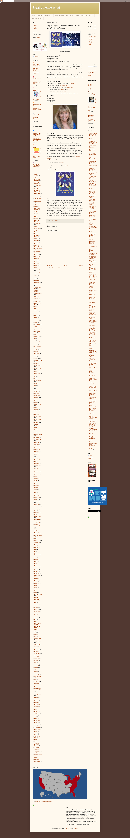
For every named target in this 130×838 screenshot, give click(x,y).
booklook (36, 262)
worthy (35, 753)
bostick (35, 265)
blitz (35, 233)
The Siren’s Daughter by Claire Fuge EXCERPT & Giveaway (92, 437)
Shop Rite (36, 649)
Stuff (35, 686)
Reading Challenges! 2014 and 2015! (84, 15)
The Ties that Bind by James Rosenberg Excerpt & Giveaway (92, 202)
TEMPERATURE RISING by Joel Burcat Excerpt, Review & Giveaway (93, 135)
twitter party (37, 729)
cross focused (37, 324)
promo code (36, 583)
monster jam (37, 519)
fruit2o (35, 407)
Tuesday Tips (37, 727)
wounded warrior (38, 754)
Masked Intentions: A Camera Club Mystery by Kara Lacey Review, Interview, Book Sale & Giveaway (93, 161)
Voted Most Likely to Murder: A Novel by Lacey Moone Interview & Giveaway (93, 445)
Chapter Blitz (37, 282)
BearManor (36, 218)
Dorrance (36, 351)
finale (35, 378)
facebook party (37, 368)
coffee (35, 310)
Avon (35, 211)
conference (36, 312)
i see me (36, 470)
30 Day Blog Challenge (37, 179)
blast (35, 231)
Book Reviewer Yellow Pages (37, 252)
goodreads (36, 432)
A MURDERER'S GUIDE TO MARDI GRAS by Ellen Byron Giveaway (93, 256)
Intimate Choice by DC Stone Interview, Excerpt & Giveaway (92, 235)
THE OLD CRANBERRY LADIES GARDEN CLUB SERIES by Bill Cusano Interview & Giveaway (93, 417)
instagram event (37, 471)
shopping (36, 651)
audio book (36, 196)
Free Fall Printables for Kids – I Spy (92, 87)
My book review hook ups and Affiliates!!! (42, 15)
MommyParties (37, 516)
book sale (36, 254)
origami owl (37, 542)
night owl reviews (38, 535)
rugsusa (36, 631)
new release (36, 533)
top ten (35, 718)
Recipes (36, 607)
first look (36, 391)
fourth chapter (37, 395)
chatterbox (36, 298)
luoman (67, 828)
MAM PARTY (37, 501)
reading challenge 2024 (38, 601)
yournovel (36, 759)
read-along (36, 599)
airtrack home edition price (37, 190)
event (35, 357)
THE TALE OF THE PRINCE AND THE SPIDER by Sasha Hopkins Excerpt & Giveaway (92, 209)
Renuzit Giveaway (36, 615)
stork (35, 679)
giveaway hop (37, 424)
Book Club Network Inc (37, 246)
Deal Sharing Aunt (46, 7)
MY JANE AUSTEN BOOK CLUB (92, 95)
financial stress (37, 380)
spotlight (36, 667)
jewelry (36, 480)
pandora (36, 544)
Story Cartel (37, 681)
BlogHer (36, 238)
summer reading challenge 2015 (37, 693)
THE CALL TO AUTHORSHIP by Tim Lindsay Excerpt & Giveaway (92, 185)
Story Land (36, 683)
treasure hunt (37, 724)
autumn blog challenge (37, 209)
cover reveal (37, 321)
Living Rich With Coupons (36, 65)
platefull (36, 559)
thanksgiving (37, 702)
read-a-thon (36, 597)
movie (35, 521)
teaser (35, 700)
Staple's (36, 671)
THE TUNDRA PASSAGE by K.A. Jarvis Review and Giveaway (92, 242)
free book (36, 397)
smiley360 (36, 657)
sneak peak (36, 658)
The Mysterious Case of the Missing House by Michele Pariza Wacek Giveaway (93, 276)
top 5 (35, 717)
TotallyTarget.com (37, 79)
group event (36, 437)
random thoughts (38, 594)
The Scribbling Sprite (36, 146)
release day (36, 609)
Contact (51, 169)
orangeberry (36, 540)
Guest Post (36, 442)
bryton (35, 275)
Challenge (36, 280)
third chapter (37, 704)
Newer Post (49, 265)
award (35, 213)
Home (65, 265)
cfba (35, 278)
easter (35, 355)
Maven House (37, 506)
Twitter (70, 164)
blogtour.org (37, 242)
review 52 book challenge (37, 623)
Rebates (36, 604)
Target (35, 699)
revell (35, 619)
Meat (35, 510)
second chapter (37, 641)
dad (35, 334)
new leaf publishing (36, 531)
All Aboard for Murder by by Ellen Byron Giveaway (92, 282)
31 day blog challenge (36, 183)
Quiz (35, 590)
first (35, 385)
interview (36, 474)
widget (96, 449)
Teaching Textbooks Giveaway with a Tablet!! (91, 119)
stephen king (37, 674)
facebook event (37, 365)
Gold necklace (37, 431)
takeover (36, 697)
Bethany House (37, 223)
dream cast (36, 353)
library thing (37, 495)
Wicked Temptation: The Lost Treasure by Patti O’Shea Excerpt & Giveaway (92, 409)
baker (35, 215)
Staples (35, 673)
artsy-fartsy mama (36, 89)
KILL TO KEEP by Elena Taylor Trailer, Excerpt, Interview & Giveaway (93, 263)
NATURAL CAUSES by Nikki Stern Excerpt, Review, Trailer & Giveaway (93, 290)
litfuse (35, 499)
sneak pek (36, 660)
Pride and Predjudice (36, 577)
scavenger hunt (37, 638)
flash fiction (36, 393)
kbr (35, 483)
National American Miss (37, 525)
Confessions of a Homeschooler (37, 105)
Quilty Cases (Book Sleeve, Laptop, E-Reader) (37, 108)
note (35, 538)
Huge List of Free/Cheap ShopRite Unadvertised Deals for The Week (36, 70)
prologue (36, 580)
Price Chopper (37, 575)
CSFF (35, 326)
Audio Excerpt (37, 198)
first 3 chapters (37, 387)
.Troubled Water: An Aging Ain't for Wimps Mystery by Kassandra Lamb (93, 179)
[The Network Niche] (97, 505)
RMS (35, 629)
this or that (36, 706)
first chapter (36, 390)
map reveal (36, 504)
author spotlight (37, 201)
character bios (37, 284)
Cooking (36, 315)
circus (35, 306)
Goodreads (75, 93)
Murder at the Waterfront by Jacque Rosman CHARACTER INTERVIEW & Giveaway (92, 315)
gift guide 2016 (37, 419)
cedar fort (36, 277)
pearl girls (36, 547)
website (61, 162)
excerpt (51, 221)
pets (35, 549)
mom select (36, 512)
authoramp (36, 204)
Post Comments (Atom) (57, 267)
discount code (37, 341)
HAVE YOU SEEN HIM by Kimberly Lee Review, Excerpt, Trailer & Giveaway (93, 298)
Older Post (81, 265)
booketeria (36, 260)
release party (37, 611)
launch (35, 494)
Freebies (36, 400)
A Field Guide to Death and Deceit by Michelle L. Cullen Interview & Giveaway (93, 322)
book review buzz (38, 248)
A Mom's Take (36, 115)
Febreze (36, 375)
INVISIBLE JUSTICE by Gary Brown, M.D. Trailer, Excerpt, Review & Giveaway (92, 152)
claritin (35, 308)
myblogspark (37, 522)
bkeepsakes (36, 230)
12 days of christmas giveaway (36, 174)
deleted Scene (37, 336)
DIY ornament (37, 346)
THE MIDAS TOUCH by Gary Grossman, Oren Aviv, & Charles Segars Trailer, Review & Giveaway (93, 306)
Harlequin (36, 447)
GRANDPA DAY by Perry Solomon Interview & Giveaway (93, 346)
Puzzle (35, 587)
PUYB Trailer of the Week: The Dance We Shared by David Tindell (37, 138)
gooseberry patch (38, 434)
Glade (35, 427)
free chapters (37, 399)
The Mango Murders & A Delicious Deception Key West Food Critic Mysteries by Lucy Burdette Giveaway (93, 331)
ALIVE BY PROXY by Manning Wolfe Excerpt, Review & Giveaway (92, 386)
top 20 (35, 715)
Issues (35, 476)
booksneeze (36, 263)
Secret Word (37, 644)
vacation (36, 733)
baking (35, 216)
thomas (35, 708)
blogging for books (37, 236)
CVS (35, 329)
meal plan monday (36, 508)
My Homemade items (37, 18)
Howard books (37, 465)
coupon (35, 317)
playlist (35, 561)
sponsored (36, 665)
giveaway (36, 422)
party (35, 545)
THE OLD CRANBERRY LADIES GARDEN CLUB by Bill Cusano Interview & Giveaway (93, 361)
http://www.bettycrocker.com (93, 37)
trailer (35, 722)
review (55, 221)
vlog (35, 741)
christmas (36, 300)
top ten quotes (37, 720)
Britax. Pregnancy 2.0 (38, 272)
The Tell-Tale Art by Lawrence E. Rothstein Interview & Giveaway (93, 249)
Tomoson (36, 713)
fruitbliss (36, 409)
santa (35, 636)
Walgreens (36, 747)
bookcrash (36, 258)
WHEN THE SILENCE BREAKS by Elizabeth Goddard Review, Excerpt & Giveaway (93, 170)
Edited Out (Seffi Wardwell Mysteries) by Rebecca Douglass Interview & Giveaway (93, 379)
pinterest (36, 553)
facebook (36, 363)
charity (35, 296)
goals (35, 429)
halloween (36, 444)
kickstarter (36, 485)
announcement (37, 193)
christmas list (37, 301)
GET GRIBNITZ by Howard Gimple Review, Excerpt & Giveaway (93, 393)
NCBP (35, 529)
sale (35, 633)
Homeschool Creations (91, 116)
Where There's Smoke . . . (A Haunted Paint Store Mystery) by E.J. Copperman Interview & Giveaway (92, 220)
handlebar (36, 446)
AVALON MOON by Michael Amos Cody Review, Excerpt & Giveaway (93, 228)
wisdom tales (37, 751)
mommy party (37, 514)
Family (35, 371)
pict (35, 551)
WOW (35, 757)
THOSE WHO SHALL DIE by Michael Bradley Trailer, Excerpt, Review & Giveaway (92, 400)
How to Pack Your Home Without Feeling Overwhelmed (37, 118)
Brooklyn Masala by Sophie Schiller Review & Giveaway (93, 339)
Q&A (35, 589)
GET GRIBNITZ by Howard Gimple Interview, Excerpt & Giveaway (93, 371)
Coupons (36, 319)
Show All (40, 123)
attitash (35, 195)
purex (35, 585)
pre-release (36, 573)
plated (35, 557)
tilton (35, 709)
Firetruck (36, 383)
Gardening (36, 414)
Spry (35, 669)
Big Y (35, 226)
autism (35, 206)
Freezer (36, 402)
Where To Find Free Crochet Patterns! (64, 15)
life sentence (37, 497)
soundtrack (36, 664)
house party (36, 463)
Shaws (35, 646)
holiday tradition (37, 455)
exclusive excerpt (38, 360)
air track (36, 188)
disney (35, 345)
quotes (35, 592)
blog (58, 168)
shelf (35, 648)
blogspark (36, 240)
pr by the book (37, 566)
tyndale (35, 731)
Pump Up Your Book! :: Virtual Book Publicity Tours (37, 133)
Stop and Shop (37, 676)
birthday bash (37, 228)
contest (35, 313)
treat (35, 726)
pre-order (36, 571)
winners (36, 749)
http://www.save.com (93, 43)
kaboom (36, 482)
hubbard (36, 468)
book (35, 243)
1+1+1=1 (90, 84)
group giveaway (37, 439)
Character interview (36, 290)
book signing (37, 256)
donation (36, 349)
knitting (36, 487)
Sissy (35, 655)
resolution (36, 617)
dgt (35, 338)
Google (38, 37)
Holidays (36, 458)
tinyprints (36, 711)
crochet (35, 322)
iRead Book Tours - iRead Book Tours (36, 165)
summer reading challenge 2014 (37, 689)
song (35, 662)
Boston (35, 267)
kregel (35, 489)
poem (35, 563)
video (35, 739)
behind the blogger (36, 221)
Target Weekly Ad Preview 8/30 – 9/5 (37, 82)
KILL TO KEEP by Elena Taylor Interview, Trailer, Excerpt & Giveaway (93, 270)
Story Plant (36, 685)
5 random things (37, 185)
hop (35, 461)
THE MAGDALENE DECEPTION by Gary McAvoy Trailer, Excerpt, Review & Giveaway (93, 143)
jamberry (36, 478)
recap (35, 605)
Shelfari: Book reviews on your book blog (91, 74)
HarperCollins (37, 449)
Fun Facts (36, 411)
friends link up (37, 404)
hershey (36, 453)
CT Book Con (37, 328)
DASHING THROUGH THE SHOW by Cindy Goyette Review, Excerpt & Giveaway (93, 353)
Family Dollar (37, 373)
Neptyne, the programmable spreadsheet (43, 801)
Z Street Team (37, 761)
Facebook (62, 89)
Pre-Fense (36, 569)
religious (36, 613)
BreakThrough (37, 269)
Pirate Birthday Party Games (37, 555)
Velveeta (36, 734)
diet (35, 340)
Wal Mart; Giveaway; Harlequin (36, 744)
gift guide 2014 (37, 416)
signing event (37, 653)
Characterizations (38, 293)
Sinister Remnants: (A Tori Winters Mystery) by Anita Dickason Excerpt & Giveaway (92, 193)
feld (35, 376)
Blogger (76, 828)
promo (35, 581)
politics (35, 565)
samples (36, 634)
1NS (35, 177)
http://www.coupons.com (93, 40)
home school (37, 459)
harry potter (36, 451)
